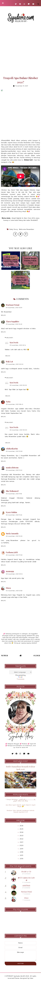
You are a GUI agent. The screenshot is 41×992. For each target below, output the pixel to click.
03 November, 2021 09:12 (14, 574)
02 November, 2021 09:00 (18, 430)
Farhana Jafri (12, 552)
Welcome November (26, 229)
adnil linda (26, 885)
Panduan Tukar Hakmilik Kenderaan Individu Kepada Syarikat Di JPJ (20, 811)
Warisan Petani (12, 305)
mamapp (10, 571)
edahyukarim (12, 448)
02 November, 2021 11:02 (14, 470)
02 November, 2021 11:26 (14, 515)
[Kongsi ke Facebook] (15, 234)
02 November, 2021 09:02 (18, 385)
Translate (20, 679)
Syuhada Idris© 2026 (21, 976)
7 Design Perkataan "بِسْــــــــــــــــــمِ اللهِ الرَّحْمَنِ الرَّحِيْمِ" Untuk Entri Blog (20, 800)
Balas (3, 315)
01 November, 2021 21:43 (14, 324)
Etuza (8, 588)
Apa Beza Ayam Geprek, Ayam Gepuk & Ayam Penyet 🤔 (20, 805)
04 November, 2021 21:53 (14, 590)
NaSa (8, 401)
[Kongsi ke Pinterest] (26, 234)
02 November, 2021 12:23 (14, 536)
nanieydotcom (12, 467)
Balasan (9, 337)
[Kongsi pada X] (20, 234)
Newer (4, 655)
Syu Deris (14, 342)
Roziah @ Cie (26, 871)
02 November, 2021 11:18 (14, 493)
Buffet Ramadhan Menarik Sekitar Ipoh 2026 (20, 767)
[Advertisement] (20, 49)
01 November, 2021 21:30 (14, 307)
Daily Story (13, 229)
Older (36, 655)
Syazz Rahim (11, 512)
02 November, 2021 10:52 (14, 451)
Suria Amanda (12, 533)
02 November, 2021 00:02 (14, 364)
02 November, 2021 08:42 (14, 404)
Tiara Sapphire (12, 321)
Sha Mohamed (12, 491)
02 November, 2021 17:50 (14, 555)
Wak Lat (9, 361)
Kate (31, 978)
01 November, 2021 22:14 (18, 345)
